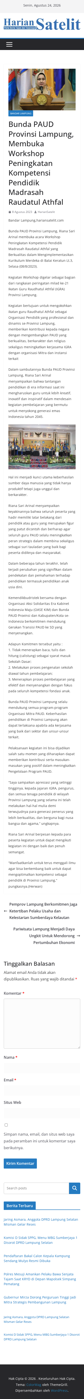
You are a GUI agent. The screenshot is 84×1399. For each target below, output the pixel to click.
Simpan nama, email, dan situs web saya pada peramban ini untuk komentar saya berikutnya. (39, 1141)
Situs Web (12, 1102)
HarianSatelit (46, 212)
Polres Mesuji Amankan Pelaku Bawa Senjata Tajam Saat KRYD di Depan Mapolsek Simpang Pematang (40, 1279)
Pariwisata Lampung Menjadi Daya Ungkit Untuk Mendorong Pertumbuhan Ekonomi (44, 935)
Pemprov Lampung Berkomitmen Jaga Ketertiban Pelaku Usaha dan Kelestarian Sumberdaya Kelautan (43, 911)
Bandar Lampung (20, 113)
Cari (74, 1188)
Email (10, 1080)
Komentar (14, 993)
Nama (11, 1057)
